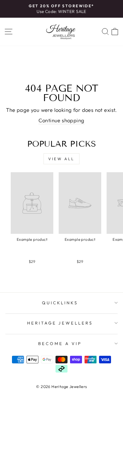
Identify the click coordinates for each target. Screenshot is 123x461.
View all (61, 158)
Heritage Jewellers (60, 322)
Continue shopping (61, 120)
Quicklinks (60, 302)
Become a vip (60, 343)
